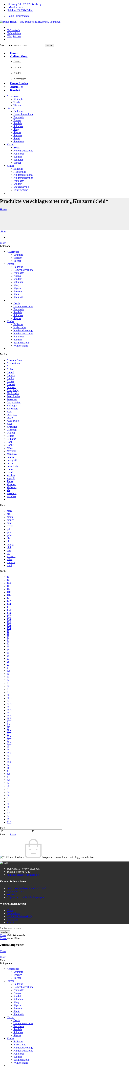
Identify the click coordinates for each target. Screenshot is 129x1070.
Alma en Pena (14, 360)
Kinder (17, 73)
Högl (9, 411)
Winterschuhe (20, 189)
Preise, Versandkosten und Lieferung (26, 888)
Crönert (11, 384)
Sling (16, 129)
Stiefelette (18, 141)
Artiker (10, 369)
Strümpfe (18, 99)
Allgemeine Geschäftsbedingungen (25, 897)
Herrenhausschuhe (23, 150)
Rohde (10, 472)
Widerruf (11, 894)
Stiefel (16, 138)
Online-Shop (19, 56)
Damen (17, 61)
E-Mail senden (15, 7)
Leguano (11, 438)
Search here (6, 45)
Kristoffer (12, 426)
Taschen (17, 102)
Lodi (9, 441)
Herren (17, 67)
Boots (16, 147)
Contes (10, 381)
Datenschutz (13, 913)
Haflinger (12, 405)
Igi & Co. (12, 414)
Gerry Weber (13, 402)
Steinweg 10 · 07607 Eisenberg (24, 4)
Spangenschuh (21, 186)
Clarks (10, 378)
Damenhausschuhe (23, 114)
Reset (13, 834)
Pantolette (18, 117)
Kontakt (16, 90)
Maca (10, 447)
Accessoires (19, 78)
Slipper (17, 132)
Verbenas (11, 487)
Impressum (12, 919)
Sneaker (17, 135)
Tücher (17, 105)
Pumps (17, 120)
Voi (8, 490)
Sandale (17, 123)
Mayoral (11, 451)
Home (3, 209)
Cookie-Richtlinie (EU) (19, 916)
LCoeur (11, 432)
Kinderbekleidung (23, 174)
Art (8, 366)
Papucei (11, 457)
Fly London (13, 393)
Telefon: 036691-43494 (20, 10)
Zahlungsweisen (15, 891)
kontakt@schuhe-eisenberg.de (23, 874)
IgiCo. (10, 417)
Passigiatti (12, 460)
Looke (10, 444)
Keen (9, 423)
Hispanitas (12, 408)
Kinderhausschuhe (23, 177)
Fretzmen (12, 399)
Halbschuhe (19, 171)
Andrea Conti (14, 363)
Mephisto (12, 454)
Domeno (11, 387)
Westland (11, 493)
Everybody (12, 390)
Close (3, 242)
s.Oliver (11, 475)
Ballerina (18, 111)
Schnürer (18, 126)
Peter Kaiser (13, 466)
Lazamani (12, 429)
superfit (11, 478)
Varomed (11, 484)
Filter (3, 231)
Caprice (11, 375)
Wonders (11, 496)
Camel (10, 372)
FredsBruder (13, 396)
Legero (10, 435)
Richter (10, 469)
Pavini (10, 463)
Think (10, 481)
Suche (49, 45)
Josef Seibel (13, 420)
